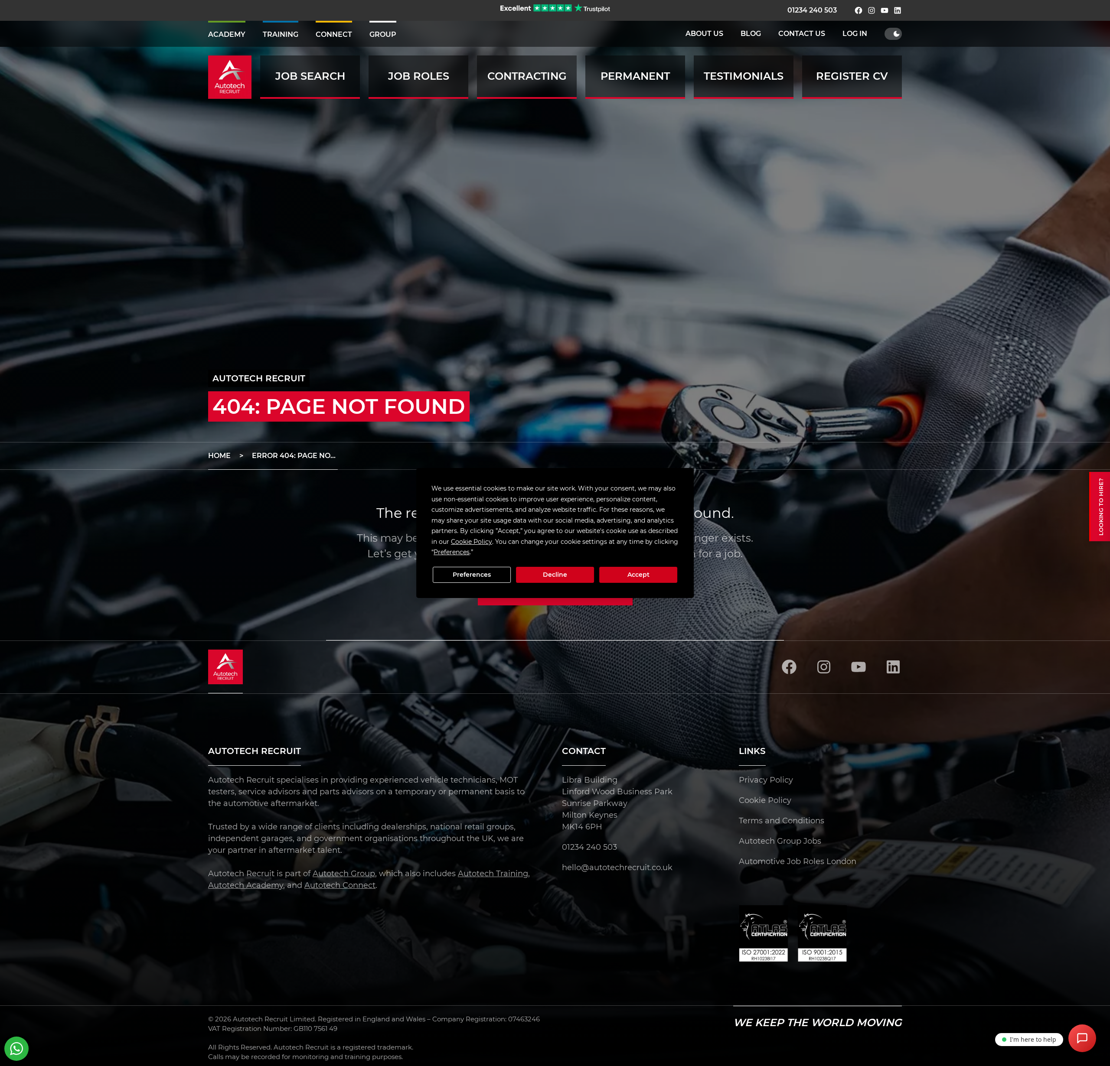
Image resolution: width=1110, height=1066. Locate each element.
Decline (555, 574)
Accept (638, 574)
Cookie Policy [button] (471, 542)
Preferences (472, 574)
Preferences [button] (452, 552)
